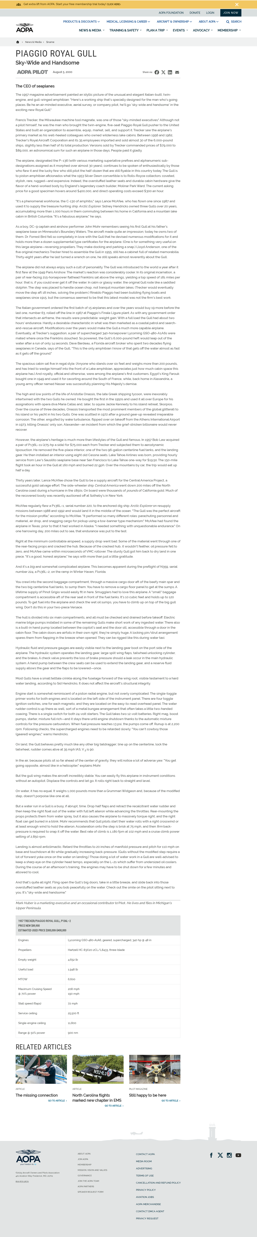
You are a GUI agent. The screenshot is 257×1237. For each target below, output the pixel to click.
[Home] (20, 42)
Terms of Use (145, 1175)
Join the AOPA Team (88, 1181)
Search (235, 21)
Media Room (144, 1161)
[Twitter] (221, 1155)
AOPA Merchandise (148, 1204)
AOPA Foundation (171, 12)
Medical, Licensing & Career (127, 21)
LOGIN (210, 12)
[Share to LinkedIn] (170, 72)
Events (179, 30)
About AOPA (207, 21)
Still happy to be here (147, 1095)
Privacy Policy (146, 1189)
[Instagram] (230, 1155)
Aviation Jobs (145, 1197)
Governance (85, 1175)
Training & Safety (124, 30)
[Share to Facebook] (156, 72)
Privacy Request (147, 1218)
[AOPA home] (25, 31)
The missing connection (37, 1095)
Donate (195, 12)
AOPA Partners (86, 1186)
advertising (144, 1168)
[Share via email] (177, 72)
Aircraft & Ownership (173, 21)
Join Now (230, 12)
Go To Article (56, 1100)
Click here (113, 4)
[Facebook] (212, 1155)
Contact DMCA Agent (150, 1211)
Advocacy (201, 30)
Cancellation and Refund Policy (158, 1182)
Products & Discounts (80, 21)
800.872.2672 (22, 1181)
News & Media (90, 30)
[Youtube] (238, 1155)
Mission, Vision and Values (92, 1170)
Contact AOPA (145, 1154)
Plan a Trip (156, 30)
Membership (228, 30)
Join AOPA (83, 1159)
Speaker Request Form (90, 1192)
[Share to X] (163, 72)
